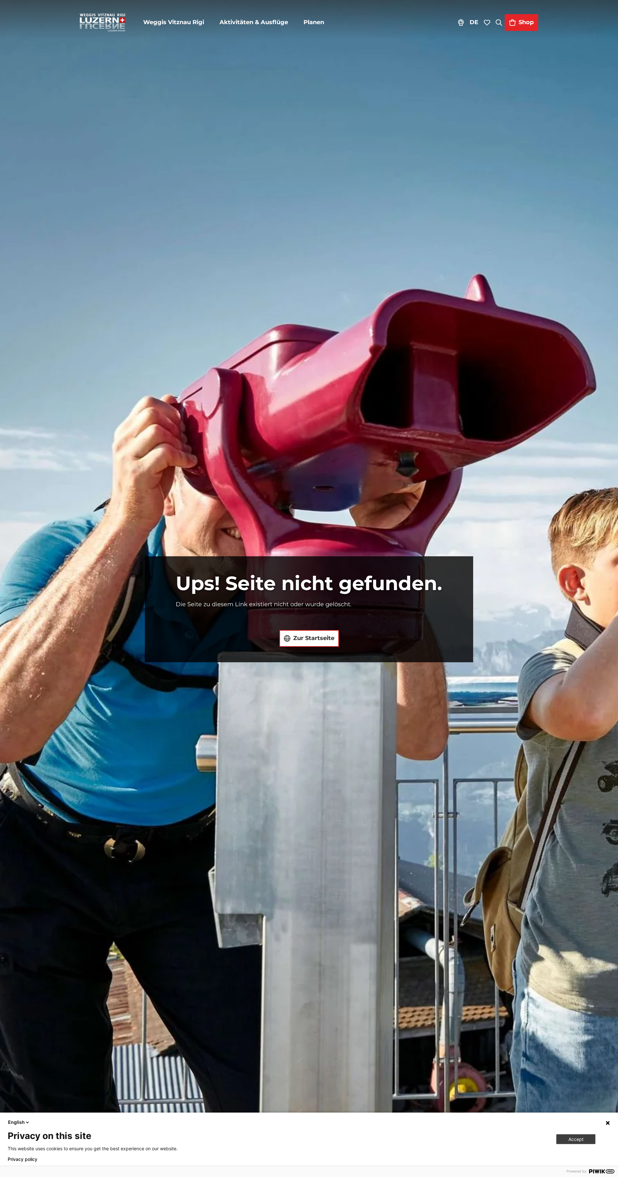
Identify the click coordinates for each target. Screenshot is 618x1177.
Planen (314, 22)
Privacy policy (22, 1159)
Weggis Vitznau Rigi (173, 22)
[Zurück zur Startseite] (102, 23)
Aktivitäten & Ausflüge (254, 22)
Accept (576, 1139)
